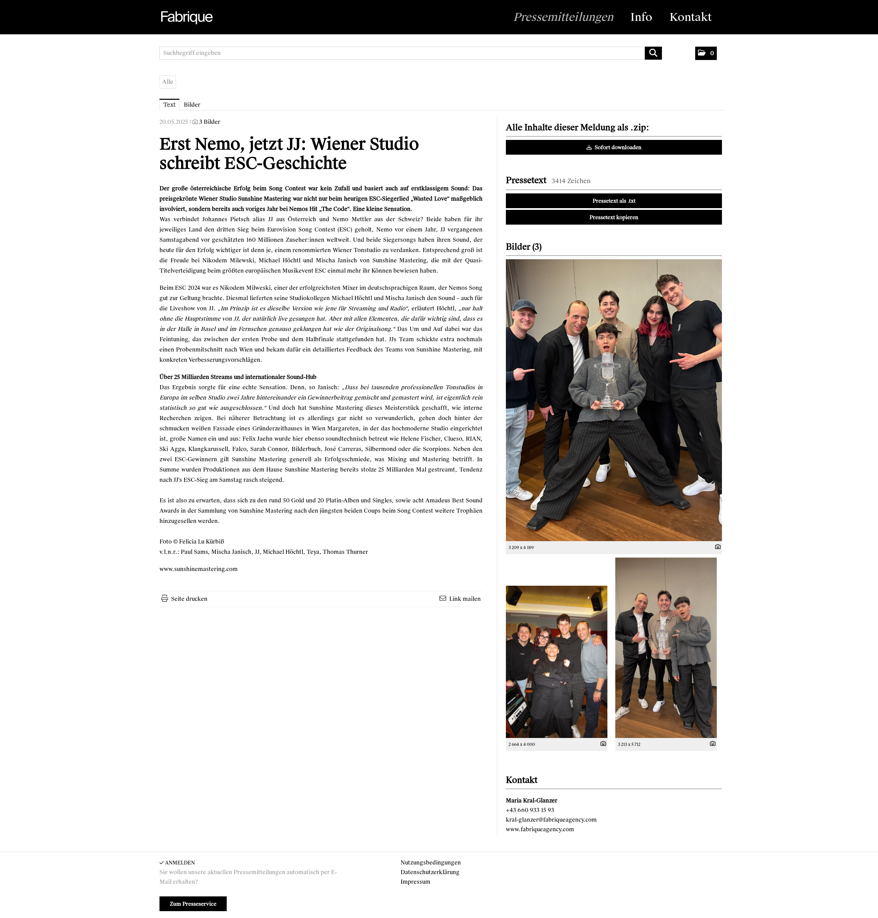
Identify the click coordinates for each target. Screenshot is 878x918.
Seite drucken (189, 599)
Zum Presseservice (193, 904)
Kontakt (690, 17)
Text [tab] (169, 104)
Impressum (415, 881)
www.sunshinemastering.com (198, 569)
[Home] (186, 18)
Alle (167, 81)
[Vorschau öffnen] (614, 400)
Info (641, 17)
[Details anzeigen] (716, 547)
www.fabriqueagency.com (540, 829)
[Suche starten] (653, 53)
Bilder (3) (524, 246)
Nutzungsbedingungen (431, 862)
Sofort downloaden (617, 147)
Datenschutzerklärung (430, 872)
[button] (706, 53)
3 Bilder (209, 122)
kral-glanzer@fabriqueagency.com (551, 819)
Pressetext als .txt (614, 201)
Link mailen (465, 599)
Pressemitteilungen (563, 17)
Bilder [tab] (192, 104)
